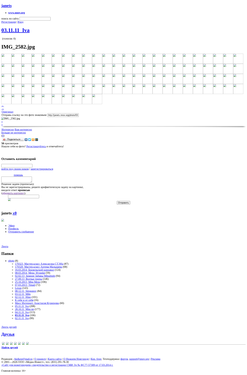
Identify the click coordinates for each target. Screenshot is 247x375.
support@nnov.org (139, 359)
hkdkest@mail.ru (23, 359)
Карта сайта (54, 359)
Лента (4, 246)
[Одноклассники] (33, 139)
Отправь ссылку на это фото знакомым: (24, 115)
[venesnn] (23, 344)
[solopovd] (19, 344)
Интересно (8, 129)
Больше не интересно (13, 132)
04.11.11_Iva (22, 312)
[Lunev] (15, 344)
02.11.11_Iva (22, 318)
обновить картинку (13, 193)
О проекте (40, 359)
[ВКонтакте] (26, 139)
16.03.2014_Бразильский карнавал (34, 269)
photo (11, 260)
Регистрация (8, 22)
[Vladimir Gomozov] (27, 344)
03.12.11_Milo (23, 294)
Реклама (155, 359)
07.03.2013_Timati (25, 285)
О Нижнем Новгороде (76, 359)
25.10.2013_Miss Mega (27, 281)
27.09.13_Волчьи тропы (28, 278)
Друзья (7, 334)
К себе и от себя (24, 300)
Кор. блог (96, 359)
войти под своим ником (15, 168)
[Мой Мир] (36, 139)
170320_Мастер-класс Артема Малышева (38, 266)
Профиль (13, 228)
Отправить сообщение (21, 231)
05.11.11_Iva (22, 306)
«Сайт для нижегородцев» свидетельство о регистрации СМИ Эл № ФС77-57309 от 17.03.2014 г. (57, 365)
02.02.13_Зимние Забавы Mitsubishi (35, 275)
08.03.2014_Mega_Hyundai (30, 272)
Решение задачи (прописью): (17, 184)
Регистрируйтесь (36, 146)
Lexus (18, 288)
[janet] (11, 344)
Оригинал (7, 111)
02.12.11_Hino (23, 297)
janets (6, 5)
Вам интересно (23, 129)
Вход (20, 22)
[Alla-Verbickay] (3, 344)
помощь (18, 175)
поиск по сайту (10, 18)
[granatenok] (7, 344)
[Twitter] (29, 139)
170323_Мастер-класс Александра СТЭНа (39, 263)
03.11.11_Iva (15, 30)
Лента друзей (9, 327)
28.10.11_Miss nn (24, 309)
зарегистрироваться (42, 168)
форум (124, 359)
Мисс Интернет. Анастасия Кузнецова (37, 303)
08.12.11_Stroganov (25, 291)
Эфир (11, 225)
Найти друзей (10, 347)
